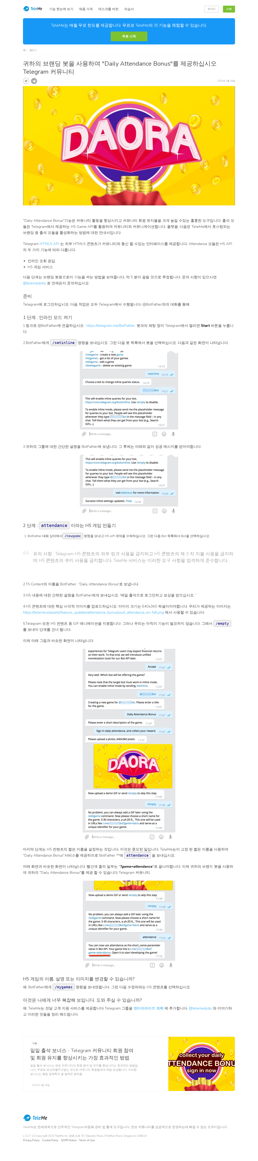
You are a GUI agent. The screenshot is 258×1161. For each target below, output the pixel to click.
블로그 (33, 50)
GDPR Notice (68, 1140)
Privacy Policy (31, 1140)
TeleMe (35, 1121)
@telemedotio (34, 283)
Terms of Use (87, 1140)
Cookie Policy (50, 1140)
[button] (129, 36)
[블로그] (25, 50)
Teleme (33, 9)
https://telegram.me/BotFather (110, 325)
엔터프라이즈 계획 (148, 1008)
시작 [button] (229, 9)
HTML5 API (49, 243)
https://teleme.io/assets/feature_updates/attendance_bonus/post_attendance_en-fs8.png (93, 612)
